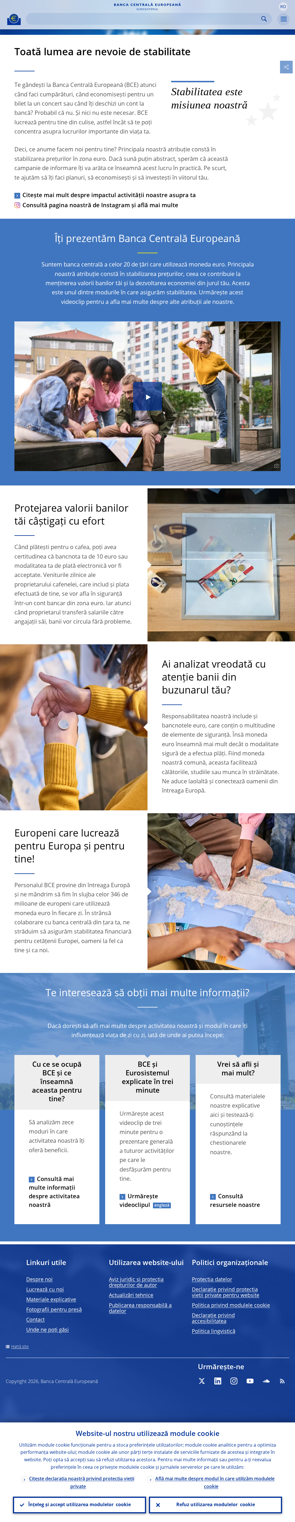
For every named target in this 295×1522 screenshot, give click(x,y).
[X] (202, 1381)
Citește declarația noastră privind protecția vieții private (81, 1483)
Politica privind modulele (231, 1305)
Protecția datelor (212, 1279)
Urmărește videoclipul (139, 1201)
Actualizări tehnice (131, 1295)
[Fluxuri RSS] (282, 1381)
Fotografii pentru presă (54, 1310)
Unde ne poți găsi (47, 1330)
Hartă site (20, 1347)
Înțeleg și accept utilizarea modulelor (79, 1505)
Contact (35, 1320)
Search (264, 19)
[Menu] (283, 19)
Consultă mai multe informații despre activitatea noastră (54, 1192)
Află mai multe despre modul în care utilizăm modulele (215, 1483)
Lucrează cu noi (45, 1289)
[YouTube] (250, 1381)
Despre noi (39, 1279)
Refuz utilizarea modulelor (215, 1505)
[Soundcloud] (266, 1381)
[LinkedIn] (218, 1381)
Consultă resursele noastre (235, 1201)
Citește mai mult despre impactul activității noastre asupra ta (109, 196)
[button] (283, 6)
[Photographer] (276, 466)
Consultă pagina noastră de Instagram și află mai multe (100, 206)
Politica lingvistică (213, 1331)
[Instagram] (234, 1381)
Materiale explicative (51, 1299)
